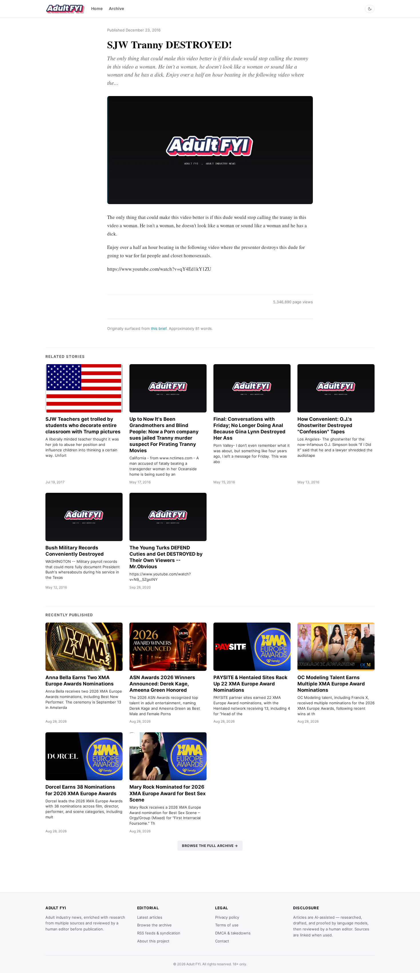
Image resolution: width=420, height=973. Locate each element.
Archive (116, 8)
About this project (153, 941)
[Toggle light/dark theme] (370, 9)
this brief (159, 328)
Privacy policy (227, 917)
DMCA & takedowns (233, 933)
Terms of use (227, 925)
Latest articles (149, 917)
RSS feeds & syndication (158, 933)
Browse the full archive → (210, 846)
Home (97, 8)
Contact (222, 941)
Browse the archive (154, 925)
